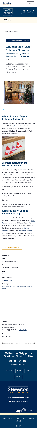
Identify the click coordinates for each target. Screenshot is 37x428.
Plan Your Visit (8, 418)
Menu (31, 3)
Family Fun (16, 286)
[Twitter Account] (27, 11)
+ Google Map (23, 330)
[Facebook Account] (24, 11)
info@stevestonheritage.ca (19, 401)
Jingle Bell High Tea (29, 343)
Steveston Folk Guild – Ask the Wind (11, 343)
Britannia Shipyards (7, 286)
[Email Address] (33, 11)
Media (19, 371)
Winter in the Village (20, 126)
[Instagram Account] (30, 11)
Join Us (28, 371)
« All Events (7, 20)
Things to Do (21, 418)
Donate (19, 377)
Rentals (31, 418)
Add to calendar (12, 247)
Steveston (22, 286)
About (18, 421)
